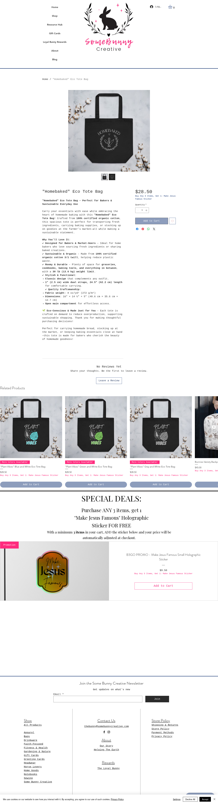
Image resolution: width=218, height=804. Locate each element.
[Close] (214, 799)
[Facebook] (104, 732)
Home (54, 7)
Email (57, 694)
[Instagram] (108, 732)
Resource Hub (54, 24)
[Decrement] (137, 210)
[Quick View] (31, 427)
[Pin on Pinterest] (143, 229)
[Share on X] (154, 229)
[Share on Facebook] (137, 229)
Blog (54, 59)
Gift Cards (54, 33)
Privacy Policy (117, 799)
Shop (55, 16)
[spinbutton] (142, 210)
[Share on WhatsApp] (148, 229)
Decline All (190, 799)
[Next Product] (214, 427)
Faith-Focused (33, 744)
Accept (205, 799)
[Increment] (146, 210)
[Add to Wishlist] (172, 221)
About (54, 50)
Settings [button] (176, 799)
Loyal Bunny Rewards (54, 42)
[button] (172, 7)
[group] (109, 442)
